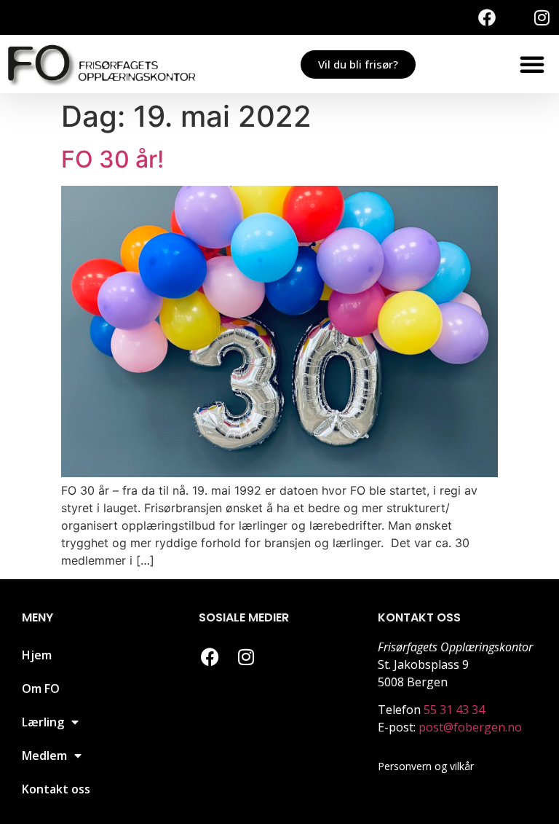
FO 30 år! (112, 159)
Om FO (41, 688)
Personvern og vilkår (426, 766)
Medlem (44, 756)
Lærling (43, 722)
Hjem (37, 655)
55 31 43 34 (454, 710)
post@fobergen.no (470, 727)
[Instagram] (541, 17)
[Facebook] (486, 17)
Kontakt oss (56, 789)
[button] (532, 64)
